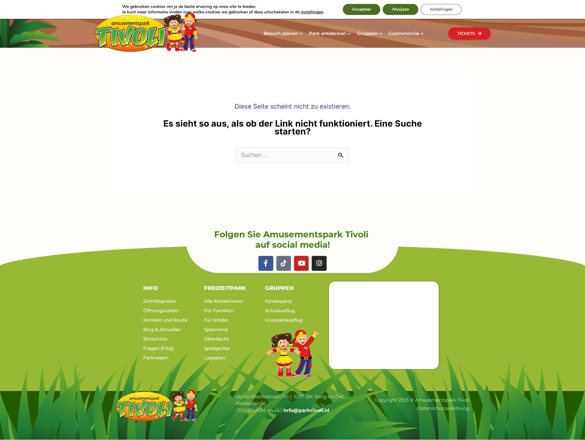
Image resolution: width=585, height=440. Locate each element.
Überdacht (216, 339)
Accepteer (361, 9)
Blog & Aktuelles (162, 329)
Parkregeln (155, 358)
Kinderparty (278, 301)
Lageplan (214, 358)
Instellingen (441, 9)
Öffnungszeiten (161, 310)
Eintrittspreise (159, 301)
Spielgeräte (217, 348)
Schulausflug (280, 310)
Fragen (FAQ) (158, 348)
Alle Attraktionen (223, 301)
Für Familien (218, 310)
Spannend (216, 329)
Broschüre (155, 339)
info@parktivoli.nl (306, 410)
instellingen (312, 12)
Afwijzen (400, 9)
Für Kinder (216, 320)
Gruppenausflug (284, 320)
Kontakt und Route (165, 320)
